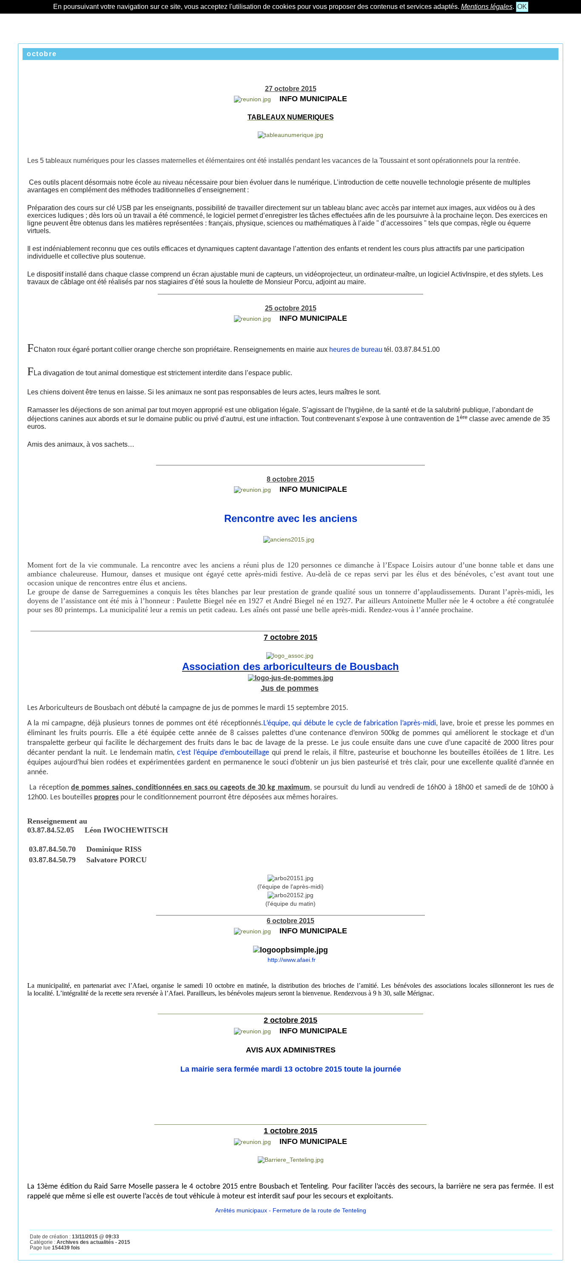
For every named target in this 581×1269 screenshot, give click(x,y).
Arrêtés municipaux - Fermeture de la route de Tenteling (290, 1210)
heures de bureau (355, 349)
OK (522, 6)
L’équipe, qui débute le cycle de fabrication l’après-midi (349, 723)
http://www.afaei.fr (291, 959)
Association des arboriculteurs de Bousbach (290, 666)
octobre (42, 53)
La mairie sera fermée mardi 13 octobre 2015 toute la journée (290, 1069)
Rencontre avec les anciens (290, 518)
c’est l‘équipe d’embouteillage (224, 753)
